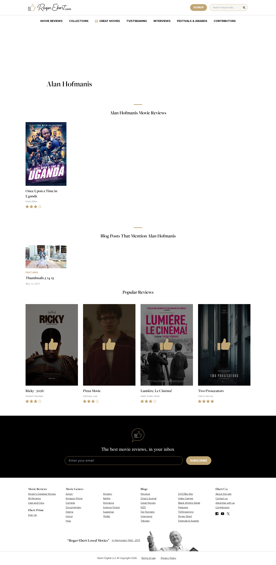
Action (69, 494)
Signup (198, 7)
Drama (69, 511)
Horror (69, 516)
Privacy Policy (168, 558)
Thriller (106, 516)
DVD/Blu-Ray (185, 494)
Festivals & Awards (192, 21)
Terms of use (148, 558)
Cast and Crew (36, 503)
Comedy (70, 503)
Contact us (221, 498)
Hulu (68, 520)
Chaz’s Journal (148, 498)
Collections (78, 21)
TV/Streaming (136, 21)
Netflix (106, 498)
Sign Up (32, 515)
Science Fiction (111, 507)
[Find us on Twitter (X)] (228, 513)
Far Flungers (147, 511)
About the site (223, 494)
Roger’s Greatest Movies (42, 494)
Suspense (108, 511)
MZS (143, 507)
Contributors (225, 21)
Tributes (145, 520)
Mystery (107, 494)
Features (183, 507)
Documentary (73, 507)
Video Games (185, 498)
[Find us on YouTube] (222, 513)
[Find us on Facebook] (216, 513)
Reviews (145, 494)
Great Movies (109, 21)
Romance (108, 503)
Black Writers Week (189, 503)
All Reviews (34, 498)
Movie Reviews (51, 21)
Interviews (162, 21)
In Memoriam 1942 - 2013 (126, 540)
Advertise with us (225, 503)
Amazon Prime (74, 498)
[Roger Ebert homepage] (49, 7)
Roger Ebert (185, 516)
